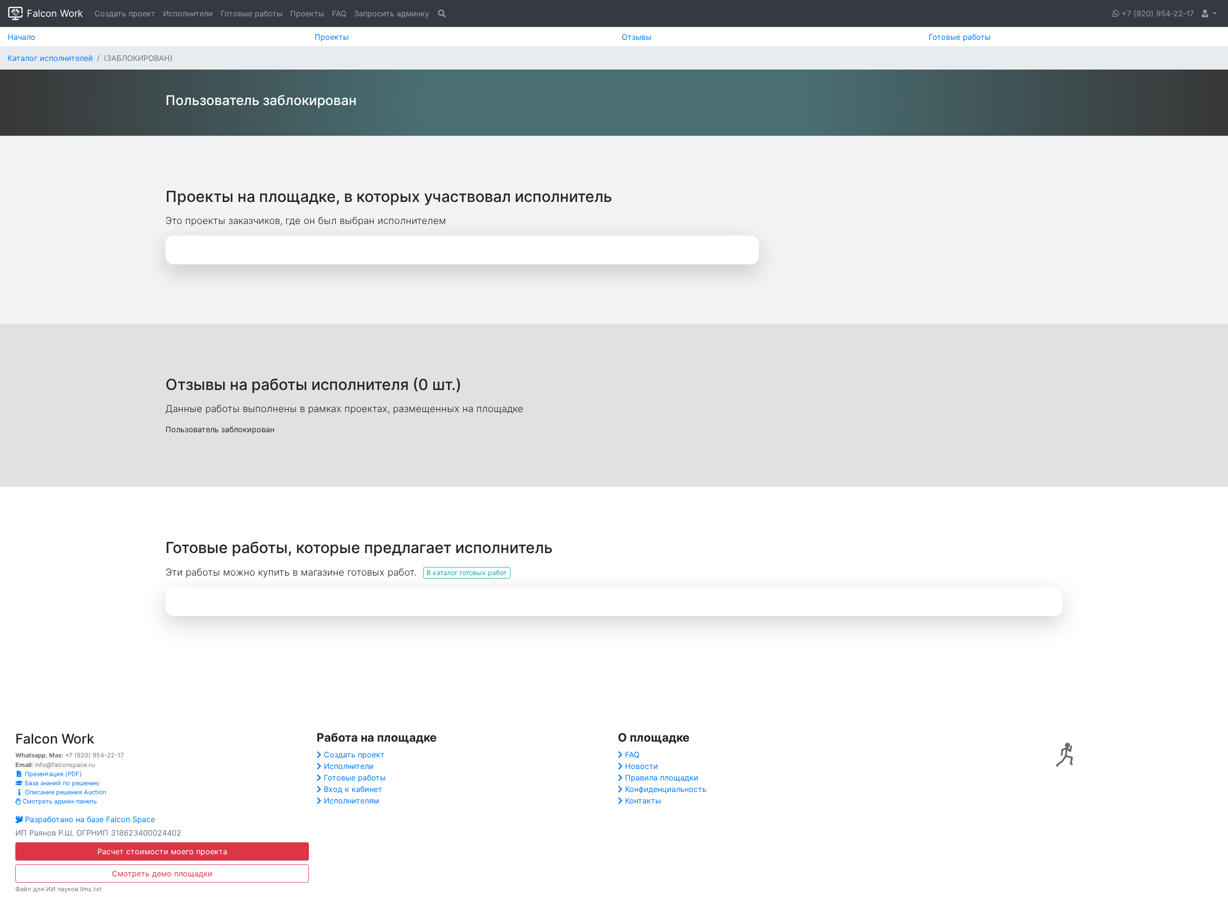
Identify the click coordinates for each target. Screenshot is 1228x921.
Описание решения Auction (64, 792)
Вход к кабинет (353, 789)
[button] (1209, 13)
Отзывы (636, 37)
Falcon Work (55, 13)
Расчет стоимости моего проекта (162, 851)
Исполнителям (351, 800)
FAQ (339, 13)
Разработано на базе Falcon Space (90, 819)
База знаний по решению (61, 783)
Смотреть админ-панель (59, 801)
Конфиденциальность (666, 789)
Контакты (643, 800)
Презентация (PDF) (52, 774)
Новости (641, 766)
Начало (21, 37)
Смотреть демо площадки (162, 873)
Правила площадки (661, 777)
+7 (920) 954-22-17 (1156, 13)
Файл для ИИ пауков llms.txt (58, 889)
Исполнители (188, 13)
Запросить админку (391, 13)
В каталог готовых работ (466, 572)
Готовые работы (252, 13)
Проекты (307, 13)
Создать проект (124, 13)
